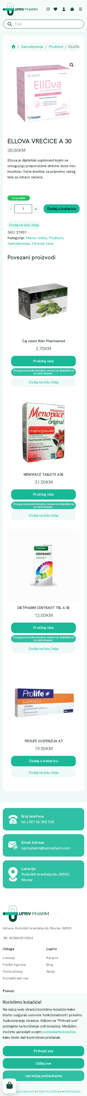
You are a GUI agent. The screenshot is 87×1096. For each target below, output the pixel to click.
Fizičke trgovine (14, 965)
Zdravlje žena (42, 243)
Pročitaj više (43, 361)
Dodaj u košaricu (61, 208)
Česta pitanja (13, 971)
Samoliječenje (32, 46)
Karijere (52, 958)
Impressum (72, 1091)
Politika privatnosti (20, 1091)
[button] (72, 65)
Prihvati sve (43, 1051)
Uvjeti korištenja (49, 1091)
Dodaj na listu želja (24, 225)
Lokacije (9, 958)
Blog (49, 965)
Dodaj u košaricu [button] (43, 760)
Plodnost (56, 46)
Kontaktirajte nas (16, 978)
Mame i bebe (36, 237)
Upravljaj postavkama (43, 1075)
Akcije (50, 971)
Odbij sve (43, 1063)
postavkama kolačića (59, 1031)
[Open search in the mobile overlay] (43, 25)
